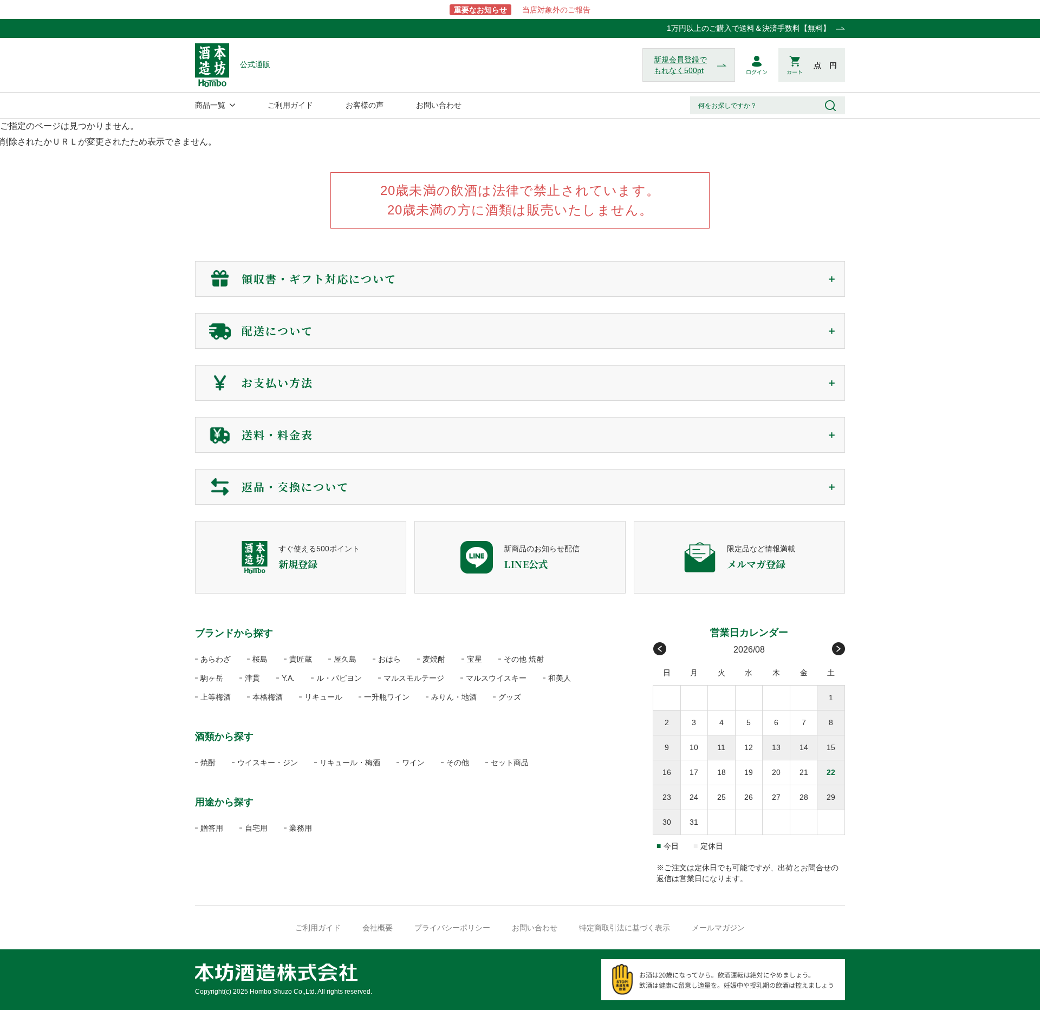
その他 (457, 762)
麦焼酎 (433, 659)
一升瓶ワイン (387, 697)
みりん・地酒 (454, 697)
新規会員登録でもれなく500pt (680, 65)
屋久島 (345, 659)
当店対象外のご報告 (522, 9)
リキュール (323, 697)
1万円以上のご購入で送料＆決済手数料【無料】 (748, 28)
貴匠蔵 (300, 659)
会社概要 (377, 927)
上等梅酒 (215, 697)
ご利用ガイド (290, 105)
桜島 (260, 659)
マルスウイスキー (496, 678)
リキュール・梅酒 (350, 762)
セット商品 (510, 762)
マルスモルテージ (414, 678)
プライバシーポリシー (452, 927)
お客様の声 (365, 105)
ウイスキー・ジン (267, 762)
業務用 (300, 828)
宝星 (474, 659)
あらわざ (215, 659)
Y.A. (288, 678)
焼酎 (208, 762)
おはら (389, 659)
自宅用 (256, 828)
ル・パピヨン (339, 678)
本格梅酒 (267, 697)
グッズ (509, 697)
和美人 (559, 678)
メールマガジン (718, 927)
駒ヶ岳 (211, 678)
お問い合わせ (438, 105)
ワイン (413, 762)
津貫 (252, 678)
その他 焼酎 (524, 659)
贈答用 (211, 828)
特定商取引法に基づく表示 (624, 927)
